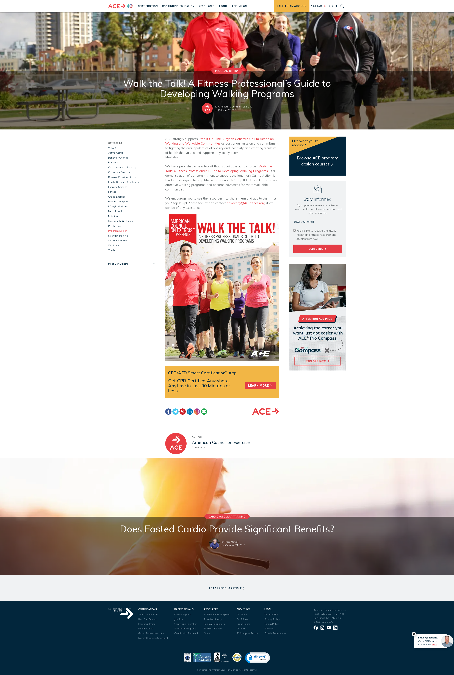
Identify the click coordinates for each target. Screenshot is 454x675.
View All (113, 148)
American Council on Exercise (235, 106)
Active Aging (115, 152)
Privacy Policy (272, 619)
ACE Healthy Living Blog (217, 614)
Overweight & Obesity (120, 221)
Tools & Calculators (214, 624)
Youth (111, 250)
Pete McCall (232, 541)
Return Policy (271, 624)
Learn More (259, 385)
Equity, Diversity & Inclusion (123, 182)
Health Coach (145, 628)
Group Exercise (117, 196)
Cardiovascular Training (122, 167)
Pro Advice (114, 226)
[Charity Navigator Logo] (202, 657)
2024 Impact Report (247, 633)
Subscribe (316, 248)
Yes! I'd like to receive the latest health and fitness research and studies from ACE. (316, 234)
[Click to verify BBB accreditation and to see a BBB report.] (221, 657)
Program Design (227, 71)
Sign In (333, 6)
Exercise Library (213, 619)
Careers (241, 628)
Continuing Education (185, 624)
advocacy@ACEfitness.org (246, 203)
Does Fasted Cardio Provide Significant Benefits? (227, 529)
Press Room (243, 624)
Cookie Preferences (275, 633)
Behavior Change (118, 157)
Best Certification (147, 619)
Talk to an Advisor (291, 6)
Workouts (114, 245)
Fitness (112, 191)
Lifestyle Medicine (118, 206)
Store (207, 633)
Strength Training (118, 235)
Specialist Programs (185, 628)
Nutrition (113, 216)
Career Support (182, 614)
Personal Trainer (147, 624)
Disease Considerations (122, 177)
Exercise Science (117, 187)
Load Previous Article (225, 588)
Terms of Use (271, 614)
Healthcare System (119, 201)
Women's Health (118, 240)
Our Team (242, 614)
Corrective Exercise (119, 172)
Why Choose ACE (148, 614)
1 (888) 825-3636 (323, 621)
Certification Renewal (186, 633)
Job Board (179, 619)
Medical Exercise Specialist (153, 638)
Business (113, 162)
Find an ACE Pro (213, 628)
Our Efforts (242, 619)
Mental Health (116, 211)
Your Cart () (318, 6)
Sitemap (268, 628)
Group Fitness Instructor (151, 633)
